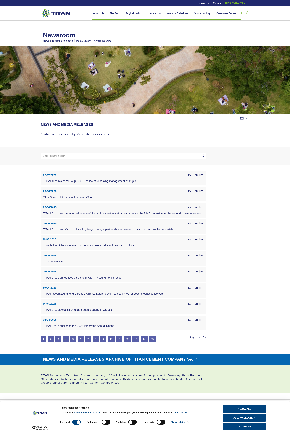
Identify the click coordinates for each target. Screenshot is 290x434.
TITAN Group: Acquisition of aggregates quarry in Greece (77, 310)
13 (136, 339)
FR (201, 175)
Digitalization (134, 13)
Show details (178, 422)
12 (127, 339)
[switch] (106, 422)
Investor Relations (177, 13)
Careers (217, 2)
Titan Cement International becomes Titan (68, 197)
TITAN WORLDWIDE (235, 2)
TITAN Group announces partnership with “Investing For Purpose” (82, 277)
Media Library (83, 41)
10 (111, 339)
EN (190, 175)
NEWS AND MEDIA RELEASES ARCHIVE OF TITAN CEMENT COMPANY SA (118, 359)
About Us (98, 13)
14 (144, 339)
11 (119, 339)
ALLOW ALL (244, 409)
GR (196, 175)
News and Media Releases (58, 41)
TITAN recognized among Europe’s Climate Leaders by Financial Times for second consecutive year (103, 293)
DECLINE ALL (244, 426)
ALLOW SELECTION (244, 418)
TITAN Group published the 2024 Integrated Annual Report (78, 326)
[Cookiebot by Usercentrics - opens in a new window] (40, 428)
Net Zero (115, 13)
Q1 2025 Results (53, 261)
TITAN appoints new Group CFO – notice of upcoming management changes (89, 181)
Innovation (154, 13)
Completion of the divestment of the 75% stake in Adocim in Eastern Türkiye (88, 245)
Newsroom (203, 2)
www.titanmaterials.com (87, 412)
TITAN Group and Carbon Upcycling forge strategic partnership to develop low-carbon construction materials (108, 229)
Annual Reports (102, 41)
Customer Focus (226, 13)
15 (152, 339)
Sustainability (202, 13)
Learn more (180, 412)
